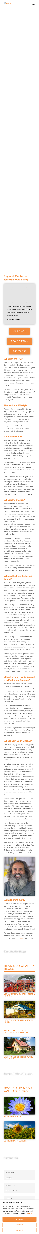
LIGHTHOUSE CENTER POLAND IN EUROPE (18, 1058)
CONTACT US (19, 351)
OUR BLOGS (19, 331)
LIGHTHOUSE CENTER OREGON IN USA (19, 1021)
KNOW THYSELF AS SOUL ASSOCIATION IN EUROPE (16, 1032)
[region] (19, 1217)
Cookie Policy (30, 1213)
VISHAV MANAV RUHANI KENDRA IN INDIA (19, 995)
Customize (19, 1225)
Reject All (19, 1230)
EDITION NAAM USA (13, 1117)
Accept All (19, 1219)
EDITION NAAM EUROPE (15, 1141)
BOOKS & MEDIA (19, 341)
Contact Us (20, 938)
